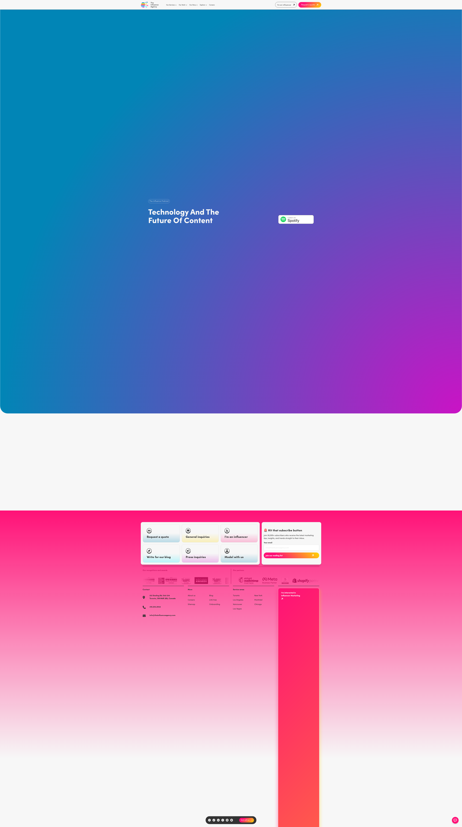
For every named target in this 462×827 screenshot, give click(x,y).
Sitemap (191, 604)
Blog (211, 595)
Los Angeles (238, 599)
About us (191, 595)
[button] (170, 5)
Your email (268, 543)
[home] (149, 5)
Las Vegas (237, 608)
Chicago (258, 604)
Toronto (236, 595)
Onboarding (214, 604)
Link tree (213, 599)
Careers (212, 5)
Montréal (258, 599)
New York (258, 595)
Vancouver (237, 604)
